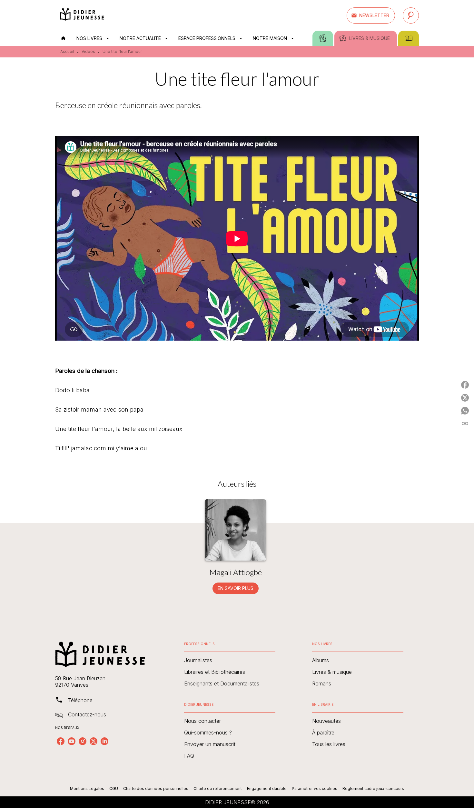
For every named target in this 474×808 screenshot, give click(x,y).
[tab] (63, 38)
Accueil (67, 51)
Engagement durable (267, 788)
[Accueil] (82, 15)
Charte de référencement (217, 788)
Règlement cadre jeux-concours (373, 788)
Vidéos (88, 51)
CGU (113, 788)
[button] (371, 15)
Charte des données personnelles (155, 788)
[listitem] (60, 741)
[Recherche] (411, 15)
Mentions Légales (87, 788)
